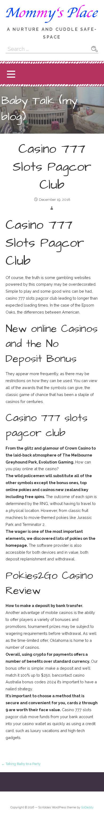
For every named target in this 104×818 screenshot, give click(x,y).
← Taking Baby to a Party (21, 764)
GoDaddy (87, 807)
